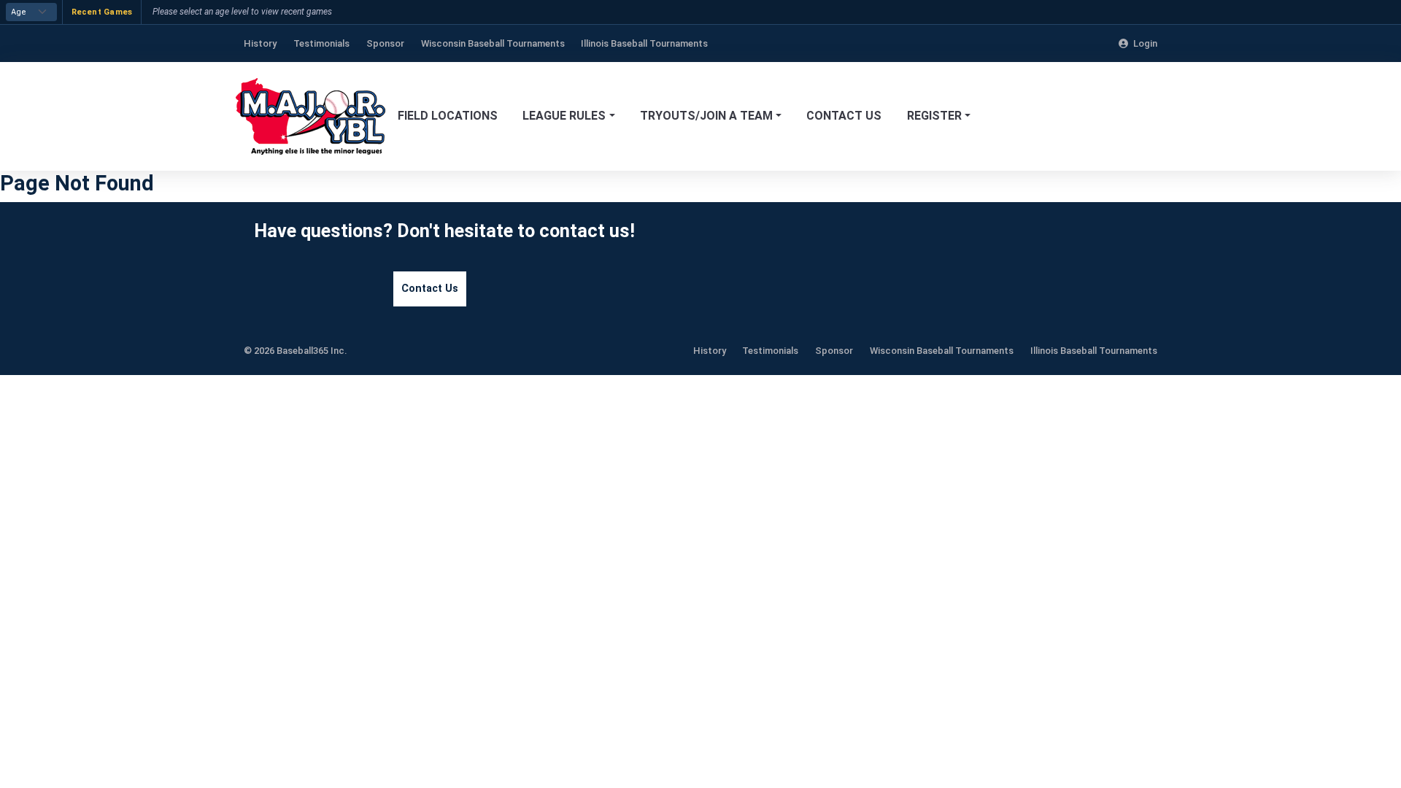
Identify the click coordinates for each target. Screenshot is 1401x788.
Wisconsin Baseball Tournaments (942, 350)
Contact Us (843, 116)
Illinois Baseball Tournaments (1093, 350)
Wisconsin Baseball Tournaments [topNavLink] (493, 43)
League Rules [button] (564, 116)
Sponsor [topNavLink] (385, 43)
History (709, 350)
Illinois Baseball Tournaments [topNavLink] (644, 43)
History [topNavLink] (260, 43)
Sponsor (834, 350)
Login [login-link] (1145, 43)
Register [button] (934, 116)
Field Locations (448, 116)
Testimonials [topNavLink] (321, 43)
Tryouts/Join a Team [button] (706, 116)
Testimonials (770, 350)
